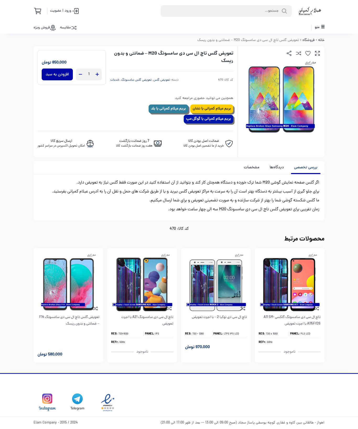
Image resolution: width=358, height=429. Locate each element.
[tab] (306, 167)
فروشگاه (308, 40)
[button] (317, 53)
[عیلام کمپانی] (310, 11)
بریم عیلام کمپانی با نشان (212, 109)
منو (317, 27)
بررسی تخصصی (305, 168)
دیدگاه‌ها (277, 168)
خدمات (115, 80)
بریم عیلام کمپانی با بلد (168, 109)
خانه (321, 40)
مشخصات (251, 168)
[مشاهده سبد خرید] (39, 11)
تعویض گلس (161, 80)
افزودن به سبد (57, 74)
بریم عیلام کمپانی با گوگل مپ (208, 119)
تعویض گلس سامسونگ (136, 80)
